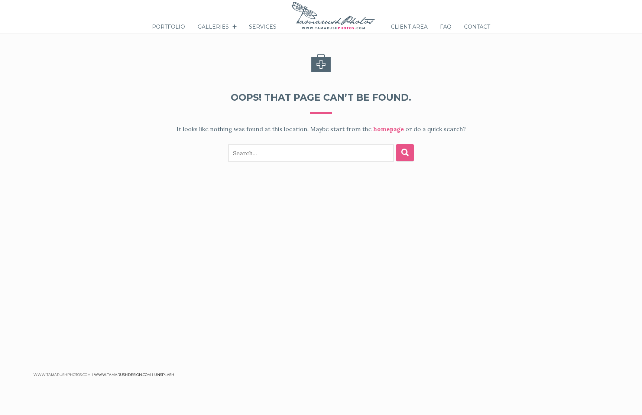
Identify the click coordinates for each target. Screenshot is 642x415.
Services (262, 26)
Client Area (409, 26)
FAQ (445, 26)
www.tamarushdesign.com (122, 375)
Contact (477, 26)
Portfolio (168, 26)
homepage (388, 129)
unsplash (164, 375)
